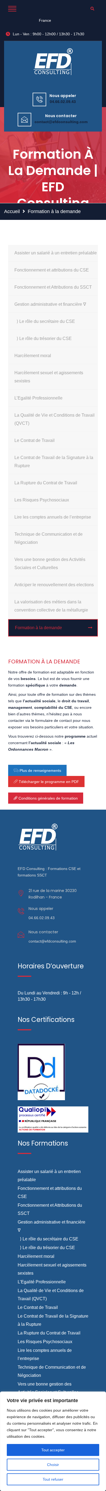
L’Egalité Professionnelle (38, 398)
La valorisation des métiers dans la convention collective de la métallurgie (51, 606)
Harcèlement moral (32, 355)
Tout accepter (53, 1450)
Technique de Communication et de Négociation (48, 538)
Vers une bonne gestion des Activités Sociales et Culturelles (49, 563)
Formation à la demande (38, 627)
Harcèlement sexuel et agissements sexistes (48, 376)
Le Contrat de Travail (34, 440)
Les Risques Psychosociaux (41, 500)
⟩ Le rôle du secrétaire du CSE (44, 321)
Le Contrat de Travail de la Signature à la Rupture (53, 461)
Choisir (53, 1464)
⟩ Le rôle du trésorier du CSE (43, 338)
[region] (53, 1441)
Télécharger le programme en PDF (48, 781)
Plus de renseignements (39, 770)
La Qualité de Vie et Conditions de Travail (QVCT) (54, 419)
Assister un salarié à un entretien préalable (55, 253)
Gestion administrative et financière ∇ (50, 304)
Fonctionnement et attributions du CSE (51, 270)
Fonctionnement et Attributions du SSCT (53, 287)
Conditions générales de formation (47, 798)
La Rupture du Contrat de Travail (45, 483)
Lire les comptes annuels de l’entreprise (52, 517)
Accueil (12, 211)
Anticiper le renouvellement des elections (54, 584)
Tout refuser (53, 1479)
